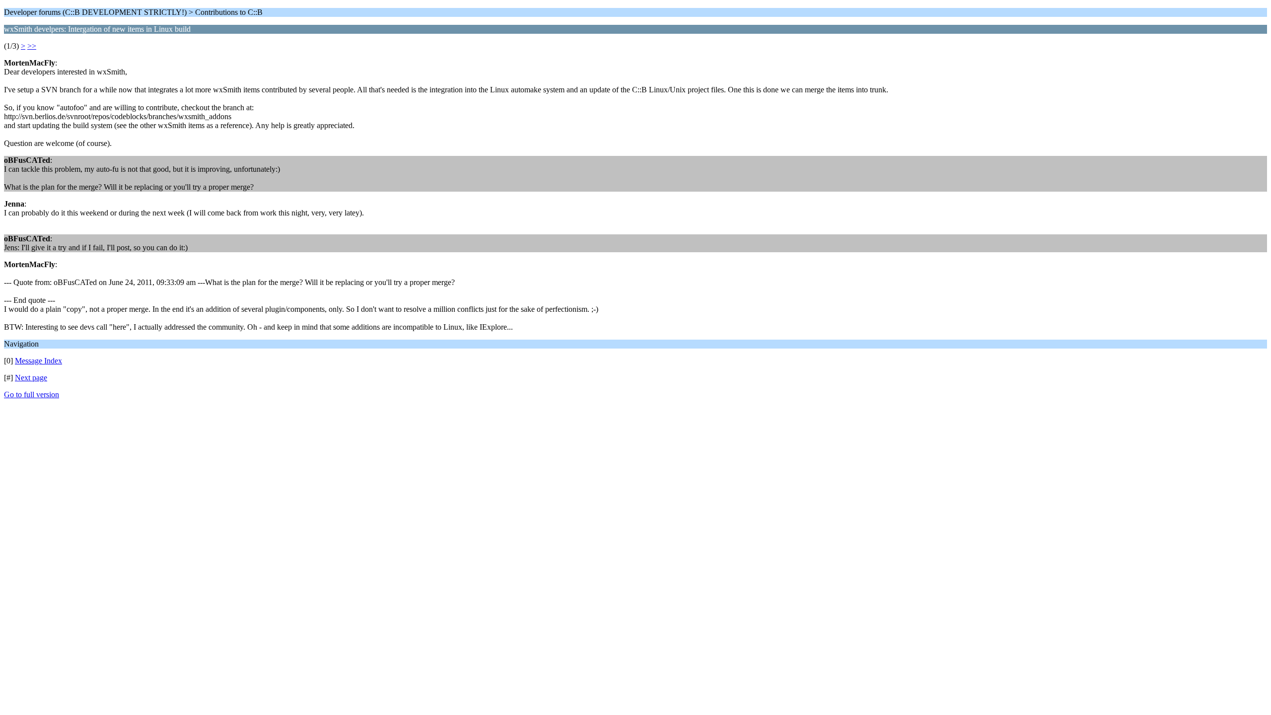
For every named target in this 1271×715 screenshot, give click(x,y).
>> (31, 46)
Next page (31, 377)
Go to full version (31, 394)
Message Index (38, 361)
